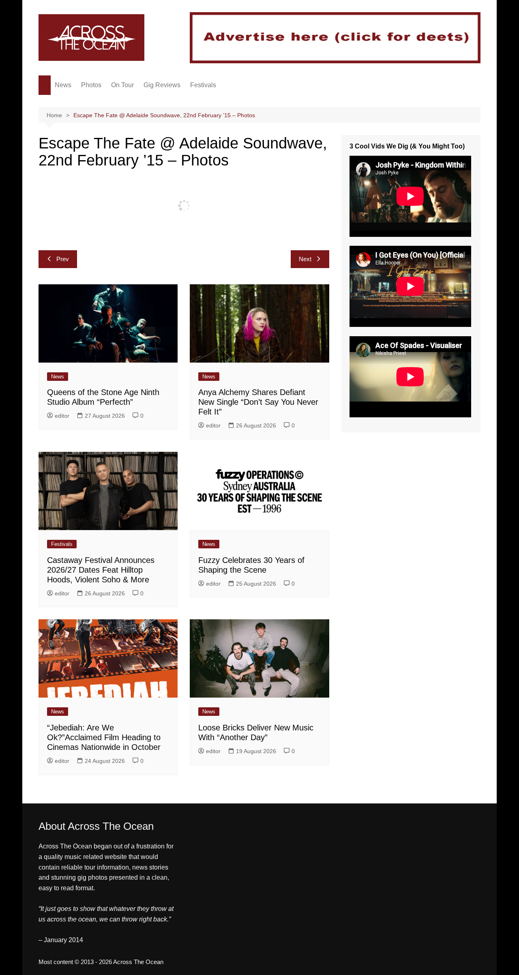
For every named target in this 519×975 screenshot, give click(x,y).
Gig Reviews (162, 85)
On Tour (122, 85)
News (63, 85)
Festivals (203, 85)
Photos (91, 85)
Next (305, 259)
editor (62, 415)
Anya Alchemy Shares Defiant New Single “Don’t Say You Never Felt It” (258, 402)
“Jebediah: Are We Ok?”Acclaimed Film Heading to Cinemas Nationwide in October (104, 737)
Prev (62, 259)
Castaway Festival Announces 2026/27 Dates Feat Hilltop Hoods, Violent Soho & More (100, 570)
